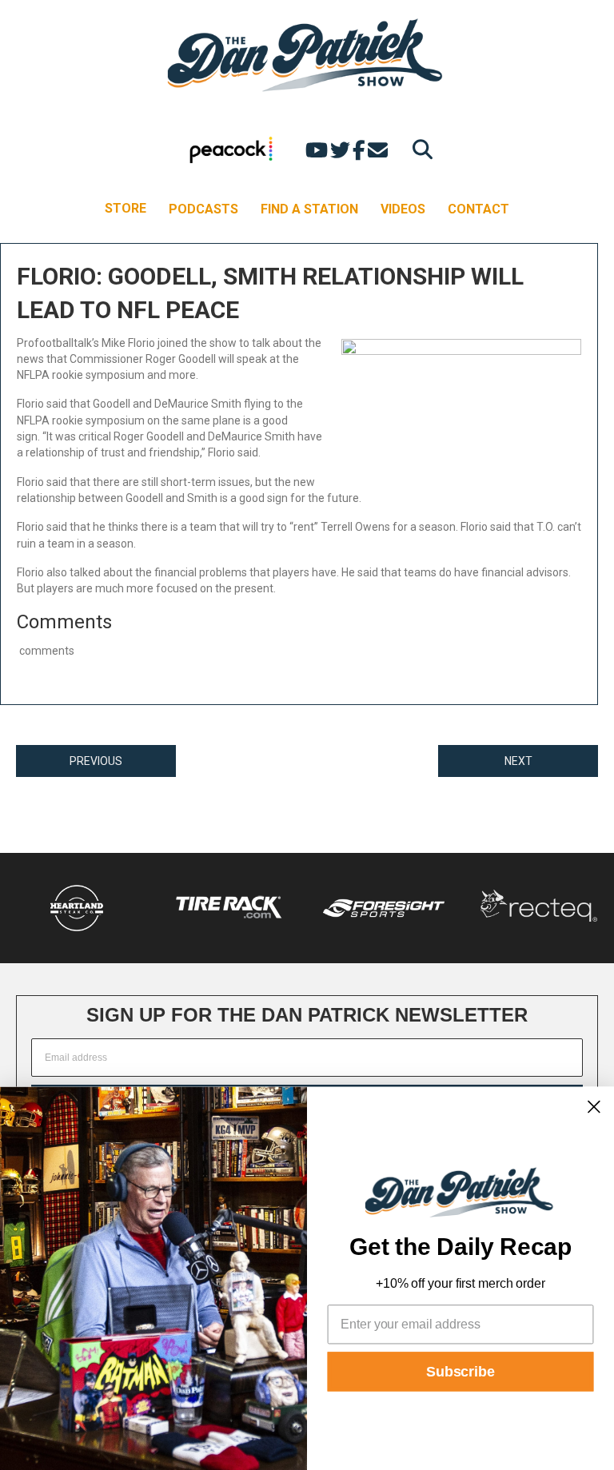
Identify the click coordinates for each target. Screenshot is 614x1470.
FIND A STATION (309, 209)
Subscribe (460, 1372)
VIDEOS (403, 209)
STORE (125, 208)
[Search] (418, 149)
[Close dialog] (594, 1106)
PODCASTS (203, 209)
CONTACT (478, 209)
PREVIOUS (96, 761)
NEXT (518, 761)
